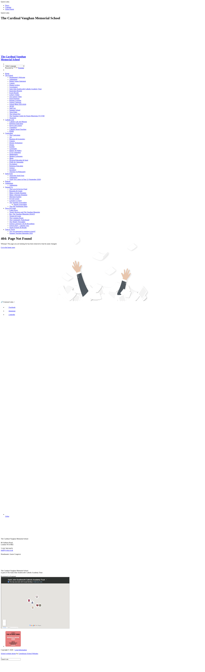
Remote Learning (15, 100)
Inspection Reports (15, 91)
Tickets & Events (15, 216)
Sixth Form (9, 174)
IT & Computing (15, 152)
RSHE (11, 131)
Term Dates (13, 112)
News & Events (10, 208)
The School (9, 75)
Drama (11, 145)
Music (11, 158)
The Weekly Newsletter (17, 222)
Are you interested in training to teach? (22, 231)
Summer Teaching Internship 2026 (21, 233)
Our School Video (15, 97)
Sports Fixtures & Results (18, 227)
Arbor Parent (9, 9)
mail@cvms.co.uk (7, 550)
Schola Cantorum (15, 102)
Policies (7, 181)
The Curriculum (14, 135)
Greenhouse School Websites (28, 653)
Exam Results (14, 93)
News (7, 5)
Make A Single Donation (17, 193)
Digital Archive (14, 85)
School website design (8, 653)
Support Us (9, 187)
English (12, 147)
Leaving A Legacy (15, 201)
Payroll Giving (14, 199)
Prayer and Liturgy (15, 125)
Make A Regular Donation (18, 195)
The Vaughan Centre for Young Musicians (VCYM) (27, 116)
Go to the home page (8, 247)
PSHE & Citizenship (16, 162)
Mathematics (13, 154)
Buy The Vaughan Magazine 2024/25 (22, 214)
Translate (21, 68)
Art (10, 137)
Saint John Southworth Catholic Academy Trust (25, 89)
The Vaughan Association (18, 202)
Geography (13, 149)
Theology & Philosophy (17, 172)
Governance (13, 87)
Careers (12, 83)
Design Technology (16, 143)
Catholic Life (9, 120)
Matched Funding (15, 197)
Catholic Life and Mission (18, 122)
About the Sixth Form (16, 175)
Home (7, 73)
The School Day (14, 114)
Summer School (14, 110)
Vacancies (12, 118)
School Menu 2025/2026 (17, 104)
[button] (12, 567)
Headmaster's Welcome (17, 77)
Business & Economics (17, 139)
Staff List (12, 108)
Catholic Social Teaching (17, 129)
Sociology (12, 170)
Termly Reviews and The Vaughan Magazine (24, 212)
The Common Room (16, 218)
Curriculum (9, 133)
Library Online (14, 95)
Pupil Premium (14, 98)
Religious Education (16, 123)
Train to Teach (10, 229)
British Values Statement (17, 81)
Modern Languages (16, 156)
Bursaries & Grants (15, 191)
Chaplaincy (13, 127)
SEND (11, 106)
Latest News (13, 210)
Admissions (13, 79)
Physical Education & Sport (18, 160)
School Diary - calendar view (19, 226)
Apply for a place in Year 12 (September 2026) (25, 179)
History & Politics (15, 150)
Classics (12, 141)
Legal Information (21, 650)
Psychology (13, 164)
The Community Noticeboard (19, 220)
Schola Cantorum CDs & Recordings (21, 224)
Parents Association (20, 204)
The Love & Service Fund (18, 189)
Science (12, 168)
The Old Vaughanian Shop (18, 206)
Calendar (8, 7)
